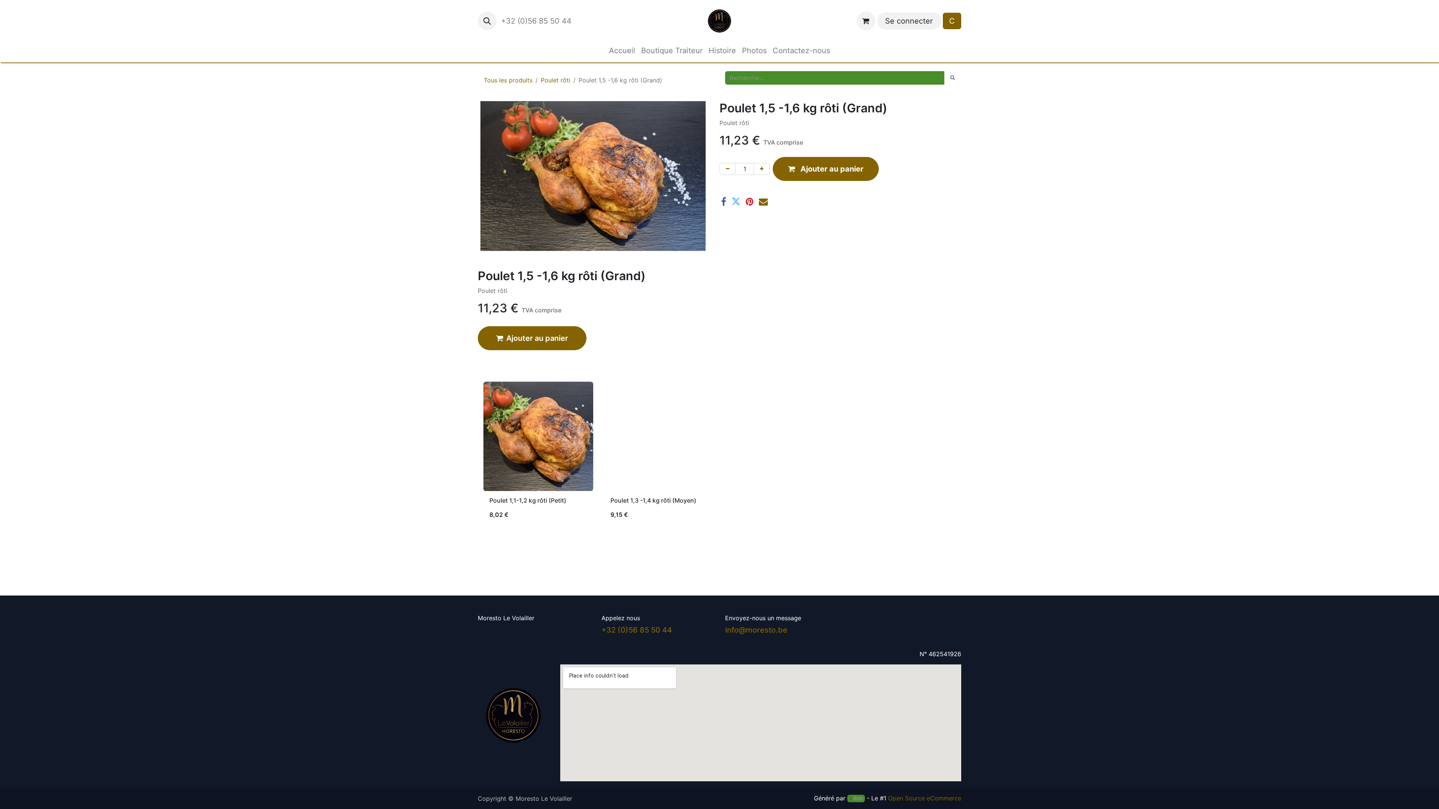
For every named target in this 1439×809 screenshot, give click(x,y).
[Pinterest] (750, 201)
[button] (487, 21)
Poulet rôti (555, 80)
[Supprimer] (728, 169)
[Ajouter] (762, 169)
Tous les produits (508, 80)
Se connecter (909, 20)
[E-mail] (763, 201)
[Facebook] (723, 201)
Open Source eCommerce (924, 798)
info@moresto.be (756, 629)
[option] (719, 453)
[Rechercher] (952, 78)
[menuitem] (622, 50)
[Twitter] (735, 201)
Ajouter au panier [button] (537, 338)
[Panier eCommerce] (866, 21)
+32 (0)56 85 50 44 (537, 20)
